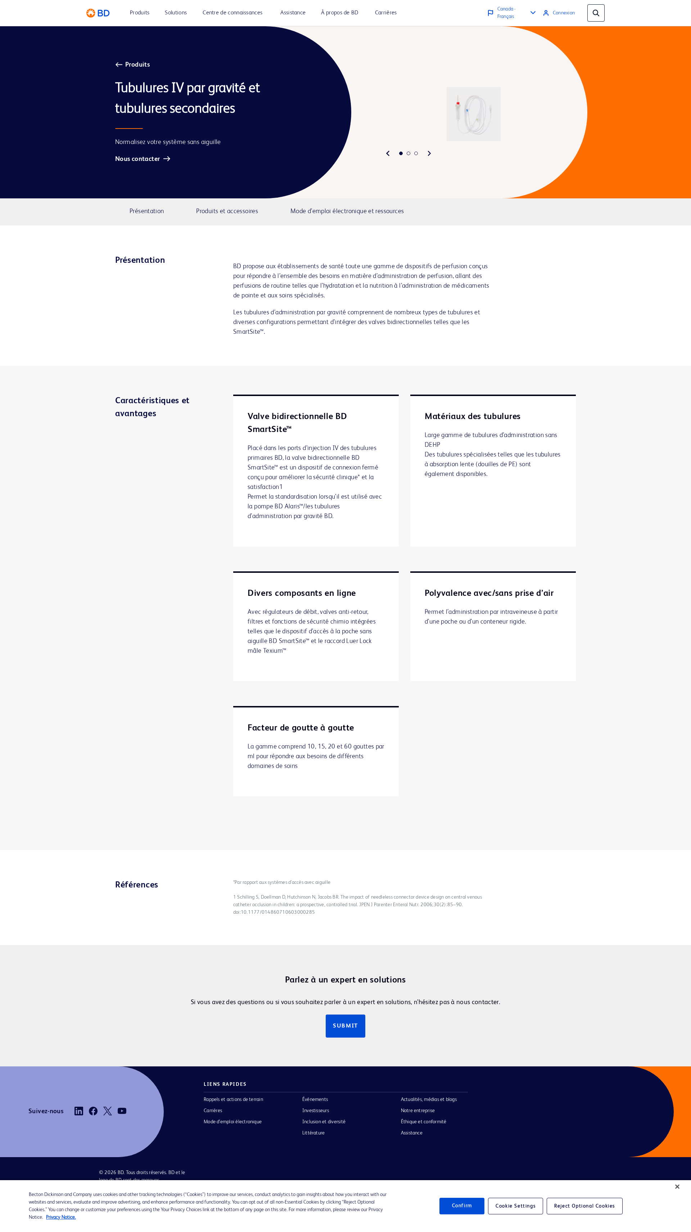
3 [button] (416, 153)
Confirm (462, 1206)
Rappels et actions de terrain (233, 1099)
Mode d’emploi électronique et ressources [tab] (347, 211)
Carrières (213, 1110)
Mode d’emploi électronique (233, 1121)
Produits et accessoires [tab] (227, 211)
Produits (137, 65)
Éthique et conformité (424, 1121)
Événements (315, 1099)
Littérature (313, 1133)
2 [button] (408, 153)
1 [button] (401, 153)
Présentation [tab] (147, 211)
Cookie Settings (516, 1206)
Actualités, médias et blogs (429, 1099)
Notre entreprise (418, 1110)
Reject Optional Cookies (584, 1206)
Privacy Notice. (61, 1217)
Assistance (412, 1133)
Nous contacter (137, 159)
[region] (345, 1206)
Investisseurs (315, 1110)
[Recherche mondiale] (596, 13)
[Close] (677, 1186)
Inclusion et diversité (324, 1121)
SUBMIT (345, 1026)
